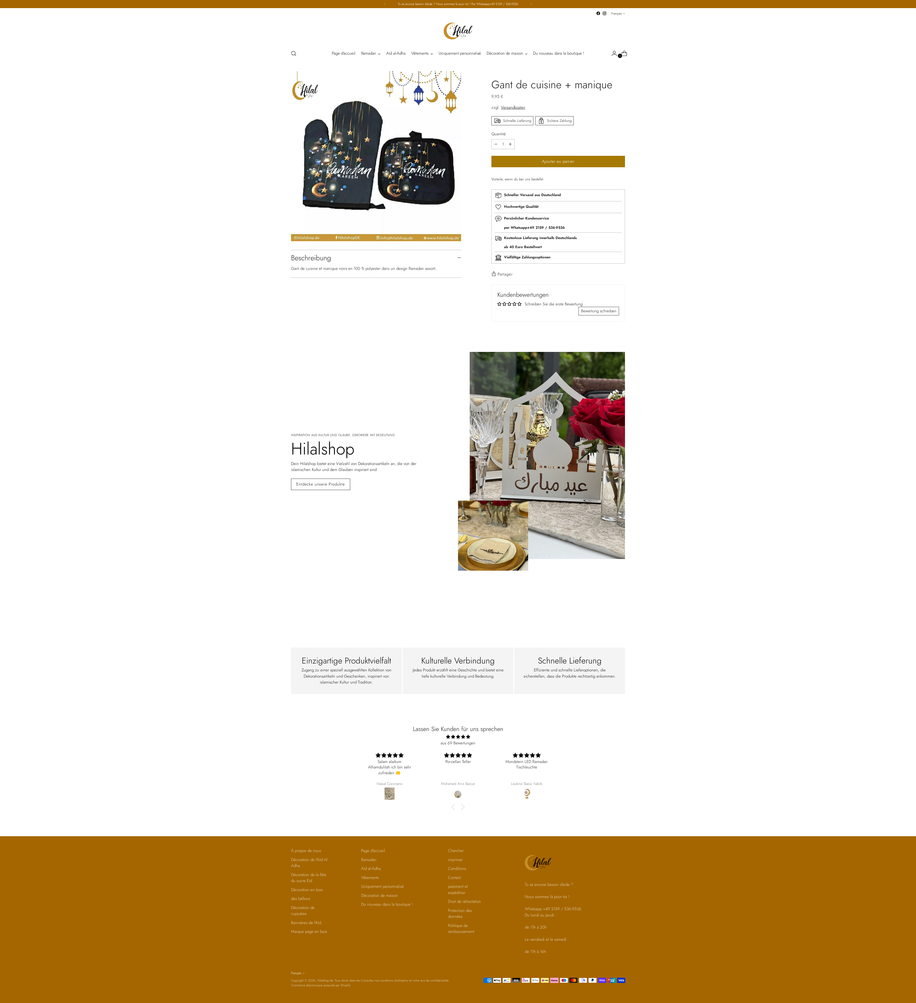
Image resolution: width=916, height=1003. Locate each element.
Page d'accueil (373, 850)
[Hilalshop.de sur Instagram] (604, 13)
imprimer (455, 859)
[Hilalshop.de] (458, 31)
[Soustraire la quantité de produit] (510, 144)
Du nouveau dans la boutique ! (387, 904)
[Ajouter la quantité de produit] (496, 144)
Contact (454, 877)
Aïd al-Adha (371, 868)
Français (616, 13)
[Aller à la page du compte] (612, 53)
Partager (505, 274)
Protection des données (460, 913)
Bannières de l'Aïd (306, 922)
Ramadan (368, 859)
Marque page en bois (309, 931)
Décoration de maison (379, 895)
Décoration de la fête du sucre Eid (308, 878)
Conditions (457, 868)
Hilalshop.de (325, 980)
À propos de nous (306, 850)
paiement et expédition (458, 889)
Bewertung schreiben (598, 311)
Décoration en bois (307, 890)
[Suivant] (531, 4)
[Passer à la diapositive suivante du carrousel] (621, 602)
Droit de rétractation (464, 901)
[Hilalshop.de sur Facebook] (598, 13)
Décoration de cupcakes (303, 911)
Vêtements (370, 877)
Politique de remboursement (461, 929)
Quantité (498, 134)
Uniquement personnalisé (382, 886)
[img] (458, 737)
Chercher (456, 850)
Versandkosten (513, 107)
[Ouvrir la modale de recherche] (293, 53)
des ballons (300, 898)
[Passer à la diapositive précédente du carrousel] (610, 603)
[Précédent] (385, 4)
